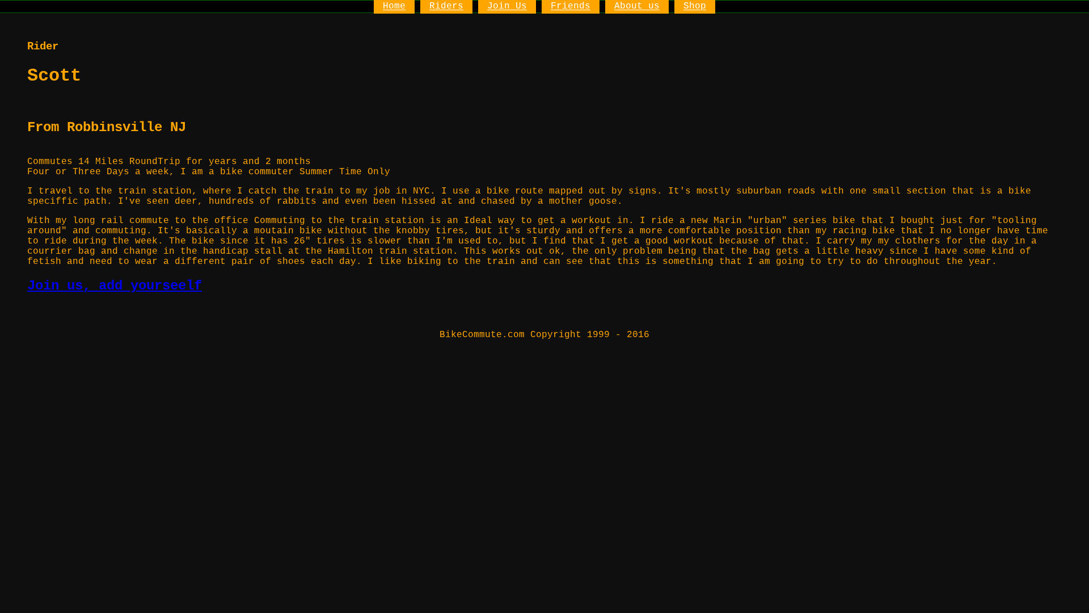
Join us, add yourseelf (114, 285)
